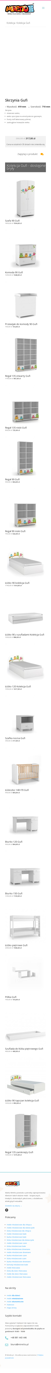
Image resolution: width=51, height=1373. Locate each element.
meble (13, 1295)
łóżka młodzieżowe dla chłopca (19, 1231)
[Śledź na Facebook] (6, 1210)
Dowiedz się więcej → (13, 1206)
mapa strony (11, 1308)
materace (10, 1305)
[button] (42, 33)
